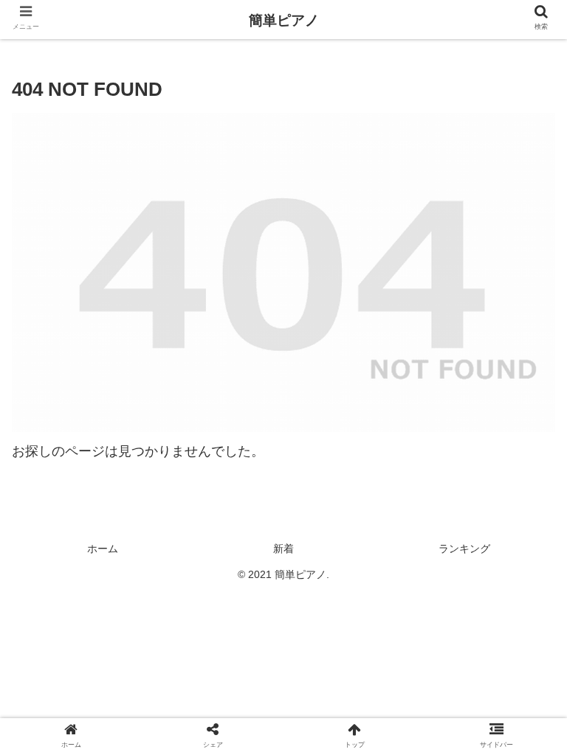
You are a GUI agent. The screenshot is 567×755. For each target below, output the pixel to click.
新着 (283, 548)
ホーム (102, 548)
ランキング (464, 548)
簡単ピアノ (284, 20)
